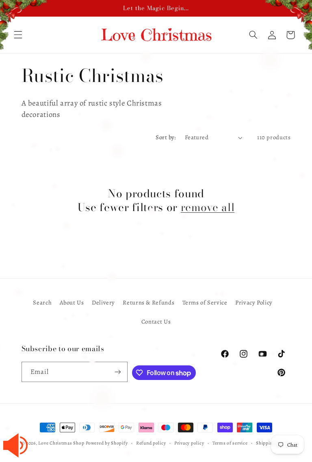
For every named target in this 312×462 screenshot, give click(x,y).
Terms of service (230, 443)
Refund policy (151, 443)
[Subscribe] (117, 372)
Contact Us (156, 321)
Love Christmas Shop (61, 443)
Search (42, 302)
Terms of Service (205, 302)
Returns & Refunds (148, 302)
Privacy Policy (254, 302)
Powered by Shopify (107, 443)
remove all (208, 207)
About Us (72, 302)
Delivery (103, 302)
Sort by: (166, 137)
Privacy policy (189, 443)
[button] (253, 35)
